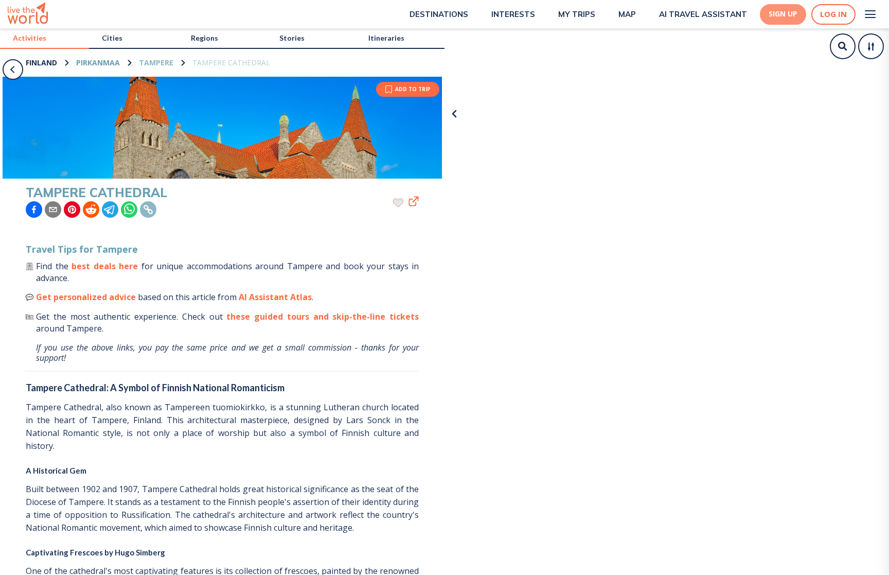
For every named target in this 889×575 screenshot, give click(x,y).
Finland (41, 62)
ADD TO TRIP (413, 89)
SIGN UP (783, 14)
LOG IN (833, 14)
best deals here (105, 266)
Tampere (156, 62)
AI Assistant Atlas (275, 297)
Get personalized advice (86, 297)
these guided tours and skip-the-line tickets (322, 316)
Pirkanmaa (98, 62)
